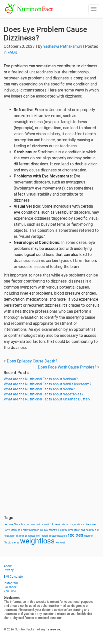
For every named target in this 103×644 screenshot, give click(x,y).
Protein (44, 535)
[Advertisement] (51, 458)
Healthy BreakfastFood (71, 530)
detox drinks (61, 524)
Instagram (11, 583)
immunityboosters (29, 535)
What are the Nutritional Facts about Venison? (41, 379)
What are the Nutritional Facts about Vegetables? (43, 394)
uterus (15, 542)
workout (60, 542)
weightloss (37, 541)
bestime (8, 524)
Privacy (9, 570)
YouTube (10, 591)
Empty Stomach (30, 530)
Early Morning (12, 530)
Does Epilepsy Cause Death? (32, 361)
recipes (75, 535)
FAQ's (12, 52)
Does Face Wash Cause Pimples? (67, 367)
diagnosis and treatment (83, 524)
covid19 (48, 524)
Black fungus (21, 524)
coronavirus (37, 524)
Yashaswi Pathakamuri (62, 46)
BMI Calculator (14, 576)
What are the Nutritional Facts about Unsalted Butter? (47, 399)
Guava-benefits (49, 530)
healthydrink (11, 535)
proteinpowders (58, 535)
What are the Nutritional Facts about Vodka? (39, 389)
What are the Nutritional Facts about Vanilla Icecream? (47, 384)
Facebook (10, 587)
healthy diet (92, 530)
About (8, 566)
